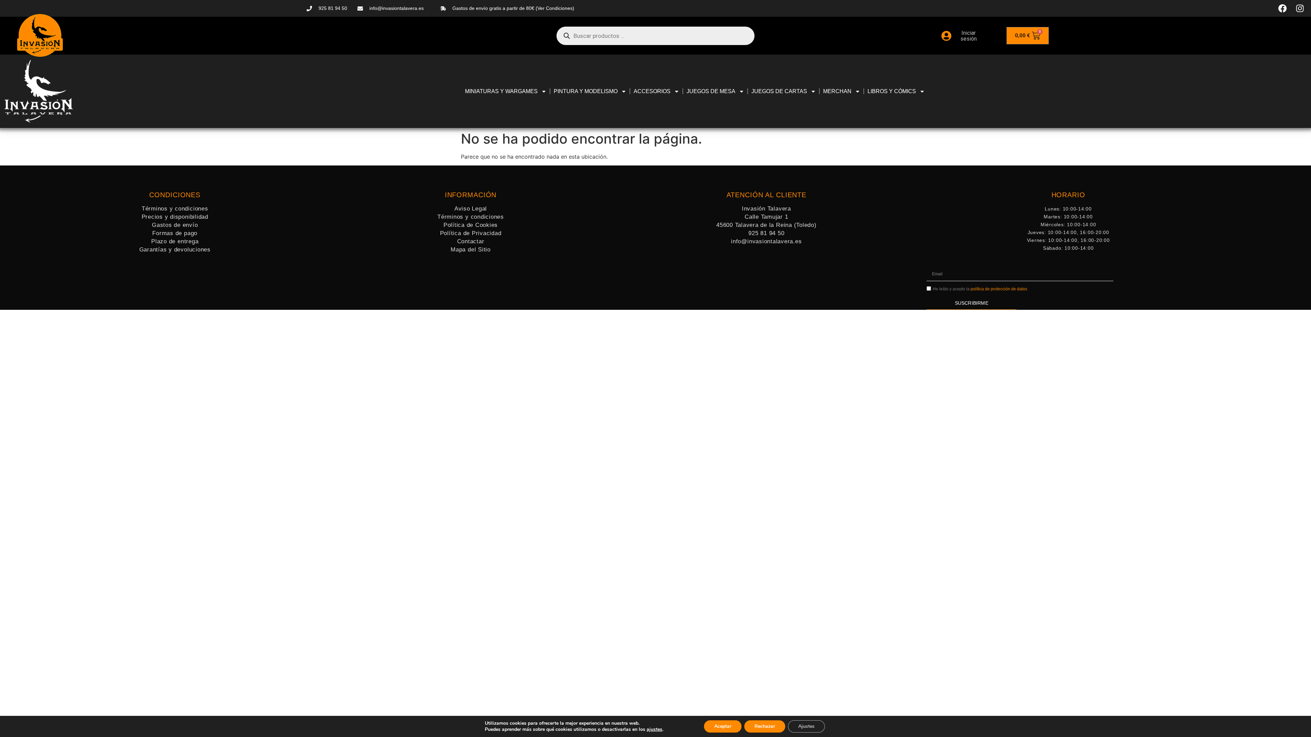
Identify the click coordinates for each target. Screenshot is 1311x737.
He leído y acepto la (980, 289)
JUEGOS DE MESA (711, 91)
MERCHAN (837, 91)
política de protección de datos (999, 289)
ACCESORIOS (652, 91)
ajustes (654, 729)
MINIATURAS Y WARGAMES (501, 91)
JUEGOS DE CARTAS (779, 91)
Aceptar (722, 726)
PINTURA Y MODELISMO (586, 91)
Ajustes (806, 726)
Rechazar (765, 726)
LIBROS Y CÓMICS (892, 91)
